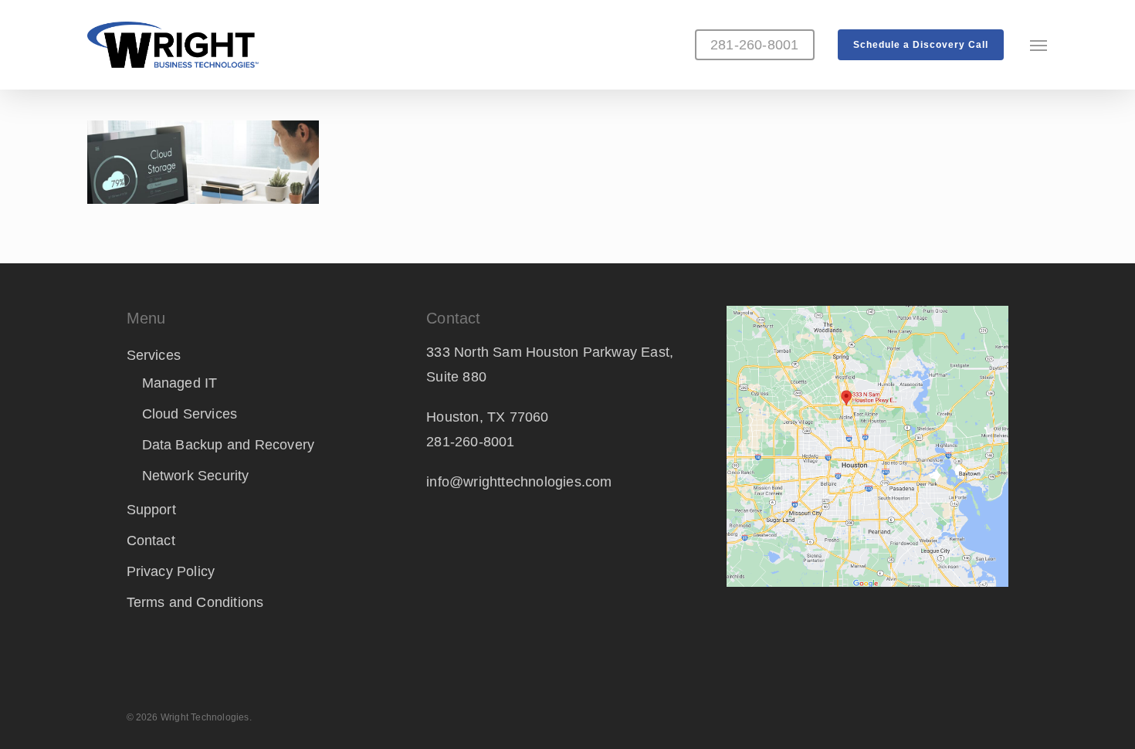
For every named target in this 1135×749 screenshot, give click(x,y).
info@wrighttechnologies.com (519, 482)
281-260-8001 (470, 441)
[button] (1039, 45)
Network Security (195, 475)
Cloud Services (190, 414)
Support (151, 509)
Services (154, 355)
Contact (151, 540)
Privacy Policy (171, 571)
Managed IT (180, 383)
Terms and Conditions (195, 602)
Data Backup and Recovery (228, 444)
